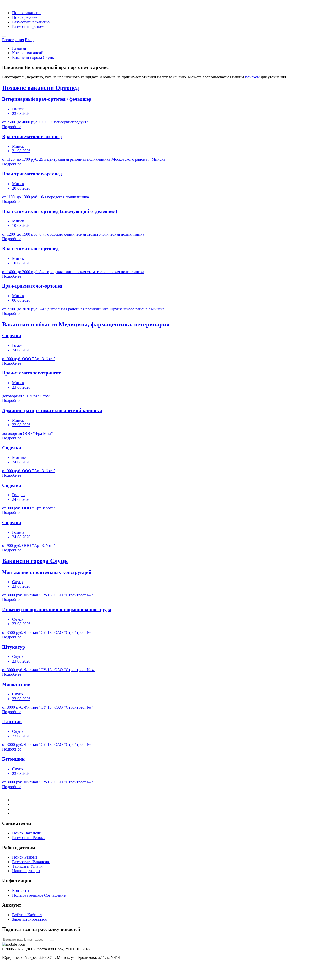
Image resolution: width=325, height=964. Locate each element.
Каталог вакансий (27, 53)
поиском (252, 77)
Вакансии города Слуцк (33, 57)
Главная (19, 48)
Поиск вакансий (26, 13)
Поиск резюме (24, 17)
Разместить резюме (28, 26)
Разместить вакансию (31, 22)
